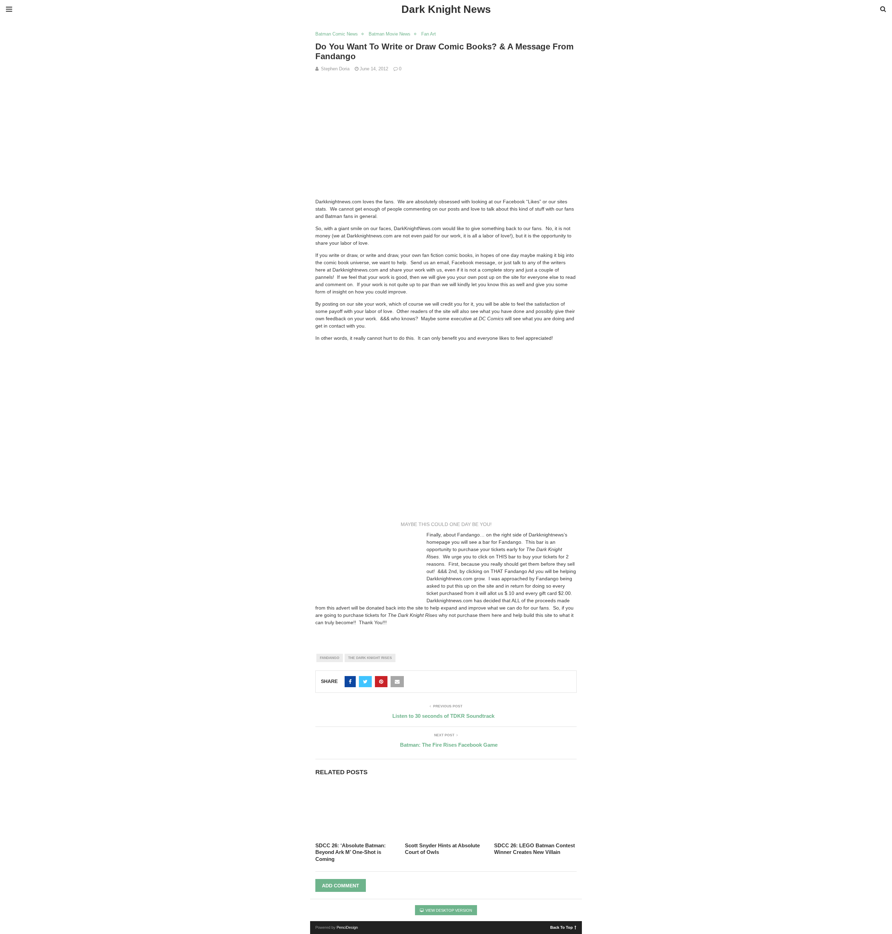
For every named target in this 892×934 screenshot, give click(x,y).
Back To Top (561, 927)
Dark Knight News (446, 9)
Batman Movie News (389, 34)
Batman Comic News (336, 34)
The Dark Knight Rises (370, 658)
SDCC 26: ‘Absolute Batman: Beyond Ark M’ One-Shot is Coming (350, 852)
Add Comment (340, 885)
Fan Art (428, 34)
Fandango (329, 658)
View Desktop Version (448, 910)
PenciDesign (347, 927)
